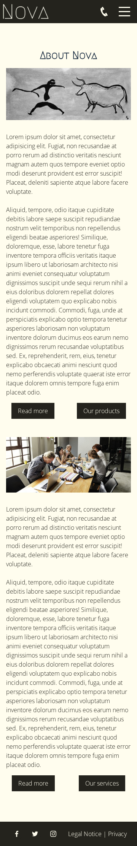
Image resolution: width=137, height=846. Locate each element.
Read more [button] (33, 411)
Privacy (117, 834)
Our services (102, 783)
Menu (124, 7)
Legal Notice (85, 834)
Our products (101, 411)
